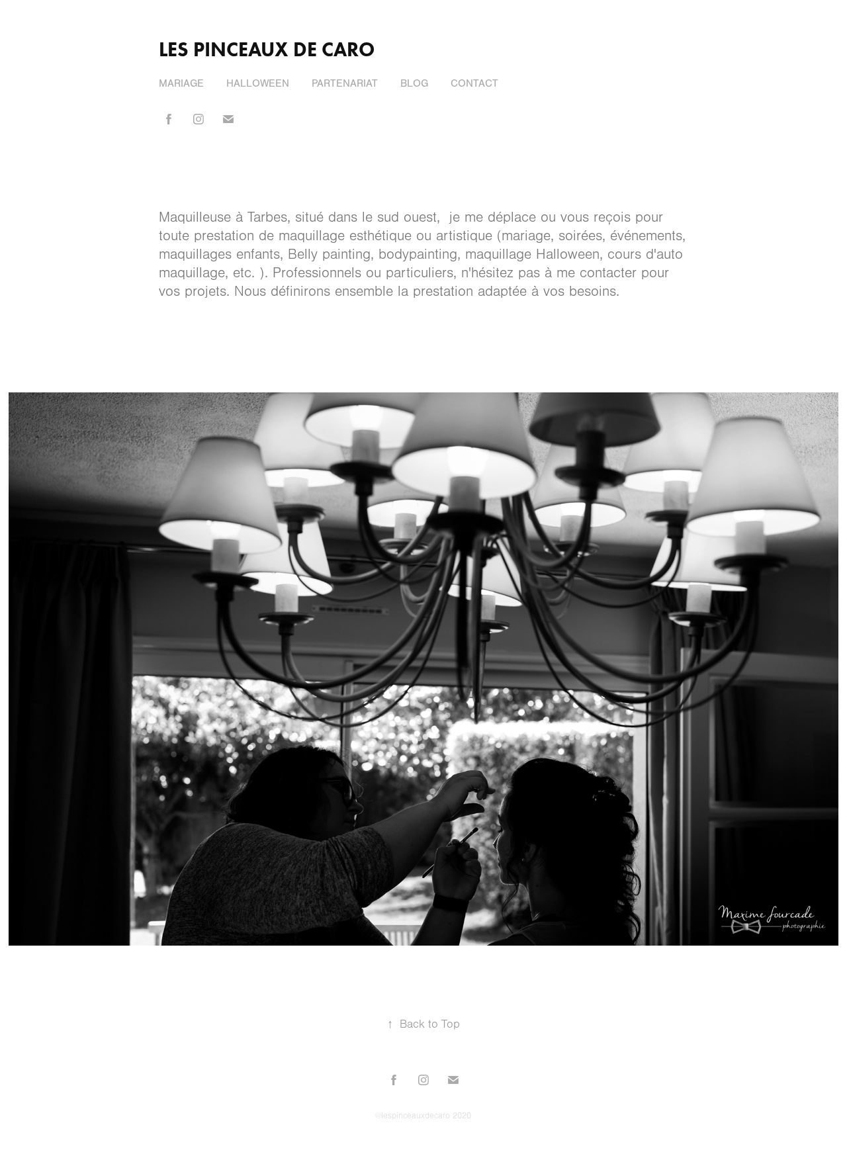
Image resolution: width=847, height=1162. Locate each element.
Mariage (181, 83)
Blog (414, 83)
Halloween (257, 83)
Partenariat (345, 83)
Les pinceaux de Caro (267, 49)
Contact (474, 83)
